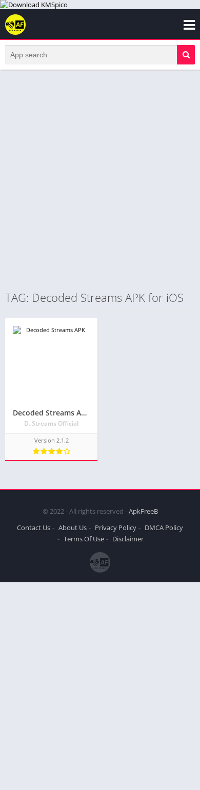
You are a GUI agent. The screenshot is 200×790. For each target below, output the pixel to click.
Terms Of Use (84, 538)
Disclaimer (128, 538)
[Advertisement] (100, 179)
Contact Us (33, 527)
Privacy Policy (115, 527)
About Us (72, 527)
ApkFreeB (143, 511)
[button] (186, 54)
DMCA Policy (164, 527)
